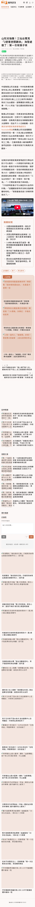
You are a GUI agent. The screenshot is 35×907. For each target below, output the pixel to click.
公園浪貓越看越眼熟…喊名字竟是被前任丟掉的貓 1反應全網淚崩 (18, 228)
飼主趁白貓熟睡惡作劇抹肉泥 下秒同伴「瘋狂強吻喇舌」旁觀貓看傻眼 (18, 261)
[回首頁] (8, 2)
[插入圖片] (26, 536)
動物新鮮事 (5, 7)
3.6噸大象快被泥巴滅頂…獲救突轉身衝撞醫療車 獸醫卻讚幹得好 (18, 245)
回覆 (31, 537)
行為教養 (21, 7)
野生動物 (21, 271)
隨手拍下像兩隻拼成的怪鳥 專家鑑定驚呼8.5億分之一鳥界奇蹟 (18, 253)
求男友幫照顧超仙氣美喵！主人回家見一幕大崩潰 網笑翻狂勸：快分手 (18, 236)
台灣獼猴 (6, 271)
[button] (24, 2)
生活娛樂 (29, 7)
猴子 (13, 271)
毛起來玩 (13, 7)
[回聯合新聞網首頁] (4, 2)
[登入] (30, 2)
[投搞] (27, 2)
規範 (4, 537)
